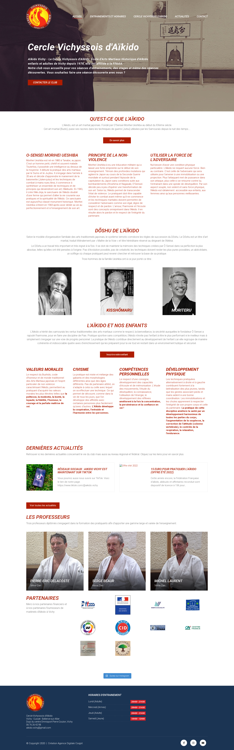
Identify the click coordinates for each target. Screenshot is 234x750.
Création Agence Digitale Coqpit (65, 743)
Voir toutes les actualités (43, 505)
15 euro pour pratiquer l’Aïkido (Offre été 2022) (173, 471)
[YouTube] (203, 743)
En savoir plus (117, 140)
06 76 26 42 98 (33, 724)
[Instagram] (193, 743)
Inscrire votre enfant (117, 354)
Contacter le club (45, 82)
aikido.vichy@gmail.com (38, 727)
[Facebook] (184, 743)
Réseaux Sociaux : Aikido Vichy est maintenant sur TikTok (82, 471)
